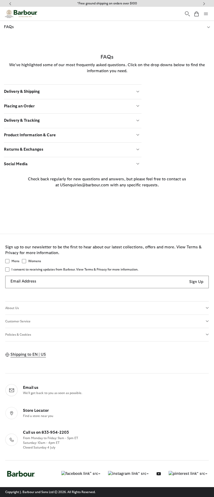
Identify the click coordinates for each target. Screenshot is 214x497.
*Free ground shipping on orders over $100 (107, 3)
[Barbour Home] (21, 14)
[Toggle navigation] (206, 14)
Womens (34, 261)
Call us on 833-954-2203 (46, 432)
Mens (15, 261)
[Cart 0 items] (196, 14)
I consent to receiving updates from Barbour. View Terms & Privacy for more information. (74, 269)
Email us (30, 388)
